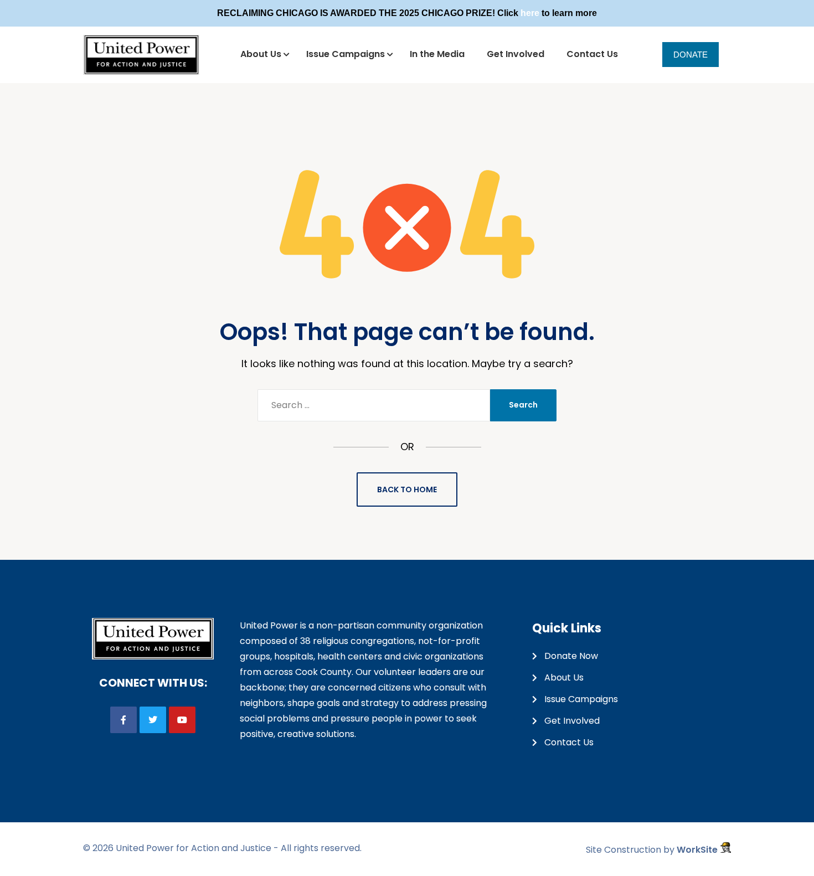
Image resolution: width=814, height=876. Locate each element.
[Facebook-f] (123, 720)
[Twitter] (153, 720)
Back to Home (407, 489)
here (530, 13)
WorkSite (698, 849)
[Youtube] (182, 720)
